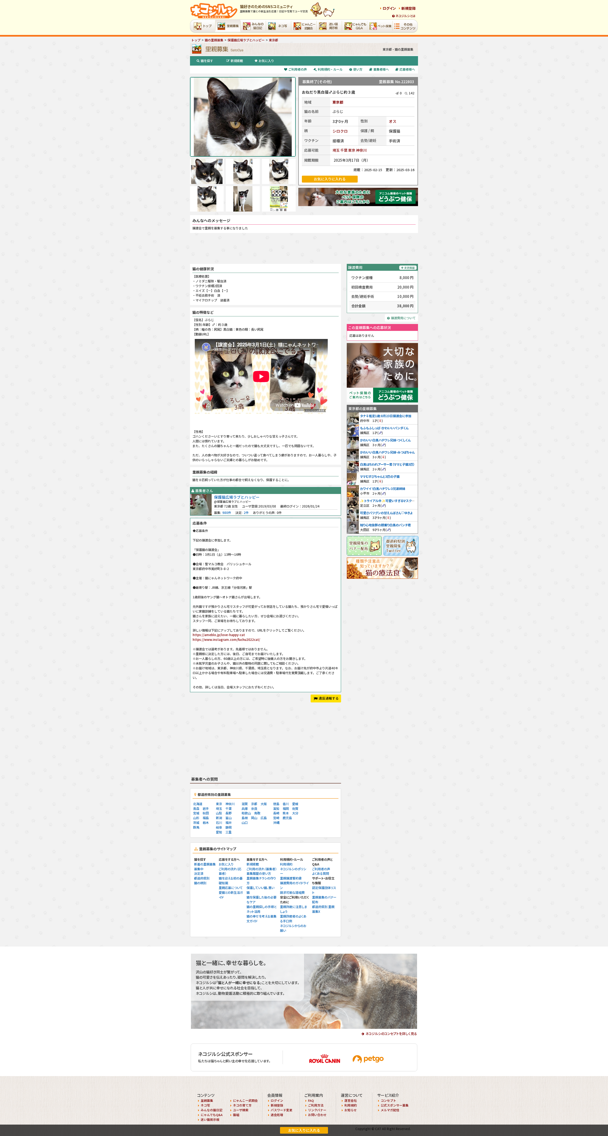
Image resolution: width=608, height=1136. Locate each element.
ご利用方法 (315, 1105)
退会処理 (277, 1114)
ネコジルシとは (405, 16)
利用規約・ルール (330, 69)
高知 (276, 808)
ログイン (389, 8)
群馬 (196, 827)
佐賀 (295, 808)
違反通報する (329, 698)
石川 (219, 822)
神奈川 (361, 150)
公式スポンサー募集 (394, 1105)
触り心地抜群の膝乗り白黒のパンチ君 (385, 525)
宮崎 (276, 818)
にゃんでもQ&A (212, 1114)
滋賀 (245, 804)
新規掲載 (237, 60)
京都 (254, 804)
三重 (228, 832)
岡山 (254, 818)
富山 (228, 818)
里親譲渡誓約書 (291, 878)
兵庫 (245, 808)
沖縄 (276, 822)
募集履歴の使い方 (259, 873)
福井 (228, 822)
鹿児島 (287, 818)
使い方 (357, 69)
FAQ (311, 1100)
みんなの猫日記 (211, 1110)
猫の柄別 (200, 883)
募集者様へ (381, 69)
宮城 (196, 813)
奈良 (254, 808)
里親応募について (231, 887)
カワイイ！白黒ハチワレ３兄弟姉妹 (382, 488)
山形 (196, 818)
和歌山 (246, 813)
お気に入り (266, 60)
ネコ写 (205, 1105)
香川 (286, 804)
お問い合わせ (317, 1114)
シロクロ (340, 131)
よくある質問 (320, 873)
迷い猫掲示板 (210, 1119)
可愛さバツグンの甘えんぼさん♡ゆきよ (386, 513)
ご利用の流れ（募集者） (262, 869)
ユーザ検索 (240, 1110)
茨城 (196, 822)
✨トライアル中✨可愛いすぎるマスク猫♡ (389, 500)
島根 (245, 818)
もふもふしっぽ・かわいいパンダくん (384, 428)
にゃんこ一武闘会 (245, 1100)
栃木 (206, 822)
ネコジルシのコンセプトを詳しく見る (391, 1033)
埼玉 (336, 150)
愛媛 (295, 804)
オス (392, 121)
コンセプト (388, 1100)
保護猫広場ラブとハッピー (237, 497)
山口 (245, 822)
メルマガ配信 (390, 1110)
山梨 (219, 813)
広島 (264, 818)
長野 (228, 813)
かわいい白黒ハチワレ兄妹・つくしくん (385, 440)
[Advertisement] (304, 248)
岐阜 (219, 827)
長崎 (276, 813)
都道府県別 (201, 878)
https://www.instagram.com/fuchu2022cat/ (226, 639)
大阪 (264, 804)
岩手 (206, 808)
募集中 (198, 869)
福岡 (286, 808)
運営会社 (350, 1100)
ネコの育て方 (242, 1105)
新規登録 (408, 8)
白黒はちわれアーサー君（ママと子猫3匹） (387, 464)
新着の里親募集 (205, 864)
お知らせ (350, 1110)
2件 (246, 512)
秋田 (206, 813)
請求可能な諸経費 (292, 892)
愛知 (219, 832)
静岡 (228, 827)
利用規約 (286, 864)
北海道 (197, 804)
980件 (226, 512)
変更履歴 (409, 268)
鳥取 (257, 813)
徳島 (276, 804)
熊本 (286, 813)
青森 (196, 808)
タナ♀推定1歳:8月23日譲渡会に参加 (385, 416)
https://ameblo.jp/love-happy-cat (219, 635)
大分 (295, 813)
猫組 (236, 1114)
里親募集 (207, 1100)
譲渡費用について (403, 318)
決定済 (198, 873)
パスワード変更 (281, 1110)
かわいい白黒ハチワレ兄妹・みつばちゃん (387, 452)
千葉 (343, 150)
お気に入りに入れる (304, 1130)
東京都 (337, 102)
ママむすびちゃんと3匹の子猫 (379, 476)
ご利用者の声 (297, 69)
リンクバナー (317, 1110)
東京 (351, 150)
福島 (206, 818)
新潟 (219, 818)
